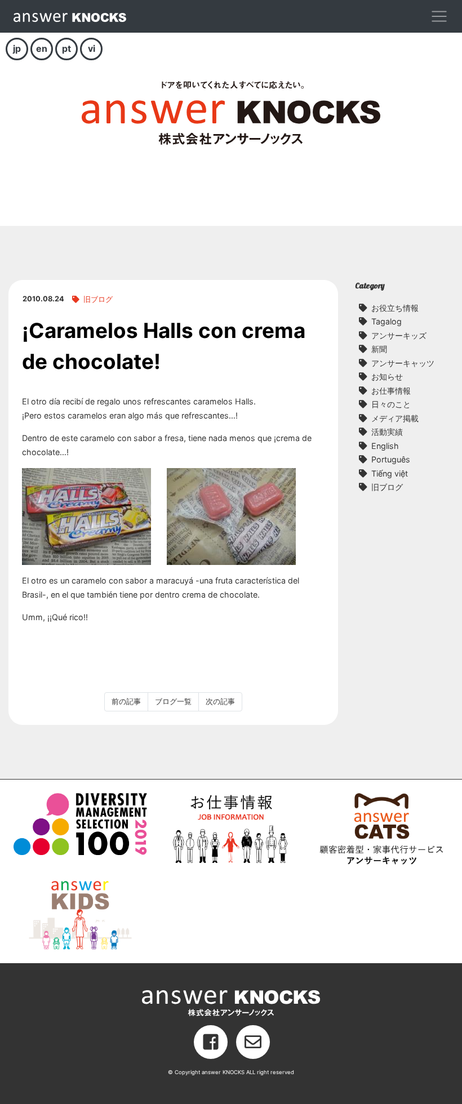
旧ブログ (98, 299)
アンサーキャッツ (402, 363)
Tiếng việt (389, 473)
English (385, 446)
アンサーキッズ (399, 335)
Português (390, 459)
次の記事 (220, 701)
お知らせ (387, 376)
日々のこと (391, 404)
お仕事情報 (391, 390)
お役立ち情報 (395, 308)
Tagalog (386, 321)
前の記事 (126, 701)
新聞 (379, 349)
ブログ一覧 (173, 701)
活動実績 (387, 432)
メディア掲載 (395, 418)
